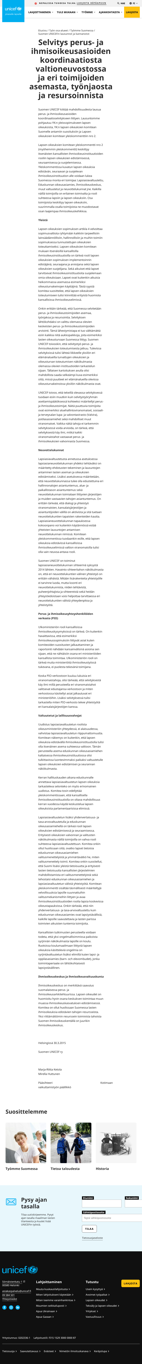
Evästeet (49, 1351)
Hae (123, 3)
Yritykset (91, 1311)
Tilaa (89, 1228)
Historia (102, 1168)
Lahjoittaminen (39, 12)
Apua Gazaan (43, 1316)
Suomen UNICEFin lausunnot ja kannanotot (63, 33)
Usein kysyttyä (94, 1289)
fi (134, 3)
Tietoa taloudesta (65, 1168)
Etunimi (88, 1198)
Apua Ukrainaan (45, 1311)
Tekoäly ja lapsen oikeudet (101, 1305)
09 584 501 (8, 1295)
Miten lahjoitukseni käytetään (53, 1294)
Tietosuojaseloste (92, 1237)
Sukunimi (132, 1198)
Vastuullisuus (94, 1316)
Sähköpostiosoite (93, 1212)
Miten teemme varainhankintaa (54, 1300)
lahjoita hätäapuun (91, 3)
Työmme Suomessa (81, 30)
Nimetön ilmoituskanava (73, 1351)
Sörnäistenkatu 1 (12, 1281)
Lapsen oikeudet (95, 1300)
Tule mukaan (66, 12)
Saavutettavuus (29, 1351)
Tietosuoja (8, 1351)
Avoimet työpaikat (96, 1294)
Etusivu (42, 30)
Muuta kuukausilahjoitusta (52, 1289)
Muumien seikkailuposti (50, 1305)
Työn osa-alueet (58, 30)
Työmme (87, 12)
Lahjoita (132, 12)
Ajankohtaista (109, 12)
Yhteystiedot (9, 1299)
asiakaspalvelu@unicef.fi (16, 1291)
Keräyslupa (100, 1351)
